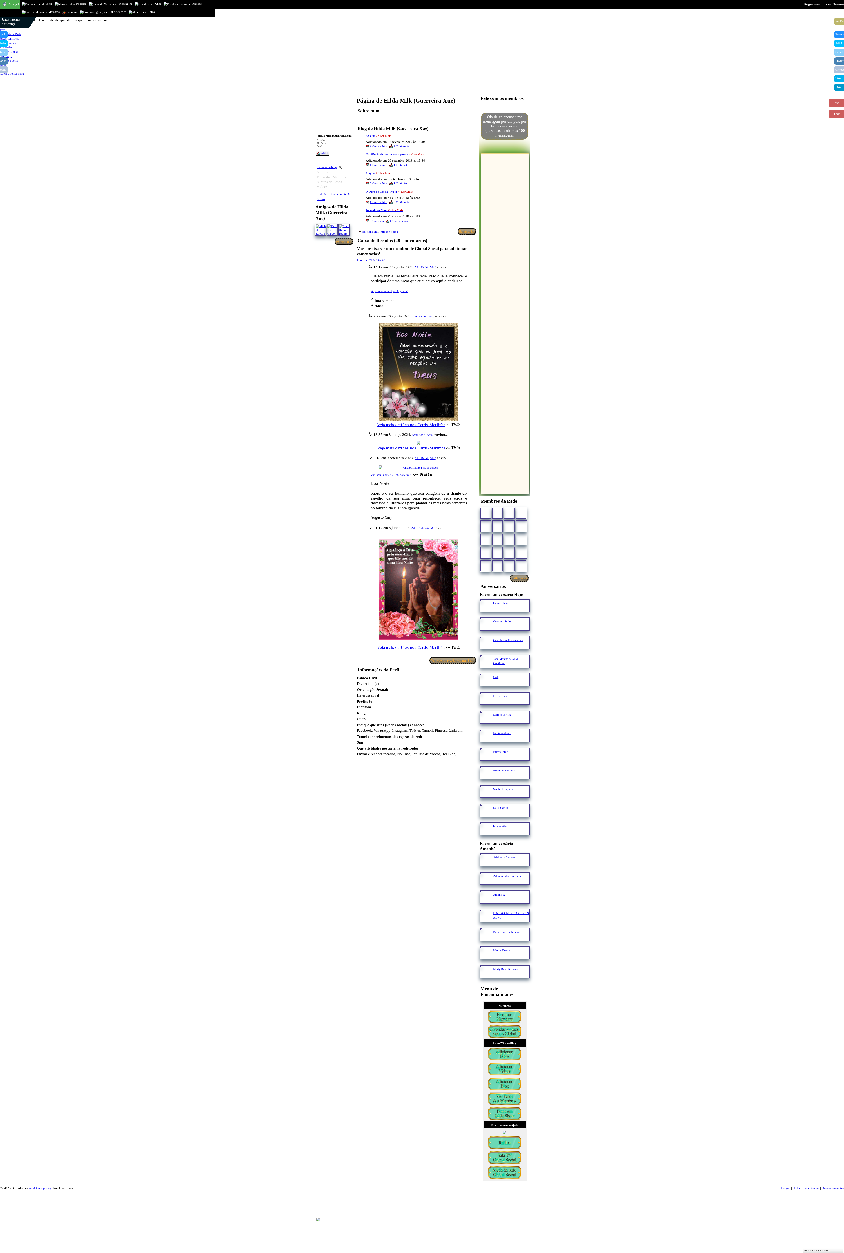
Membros (54, 11)
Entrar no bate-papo (816, 1250)
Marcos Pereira (502, 714)
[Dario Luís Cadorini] (486, 566)
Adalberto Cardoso (504, 857)
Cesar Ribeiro (501, 603)
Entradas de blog (327, 167)
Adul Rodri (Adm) (425, 267)
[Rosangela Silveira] (485, 776)
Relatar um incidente (806, 1188)
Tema (151, 11)
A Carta (370, 135)
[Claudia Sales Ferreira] (486, 539)
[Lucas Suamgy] (509, 566)
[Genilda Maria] (497, 566)
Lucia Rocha (500, 696)
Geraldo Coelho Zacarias (508, 640)
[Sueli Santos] (485, 813)
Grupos (72, 12)
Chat (158, 3)
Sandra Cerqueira (503, 789)
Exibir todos (343, 241)
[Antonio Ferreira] (497, 513)
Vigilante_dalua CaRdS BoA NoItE (391, 474)
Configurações (117, 11)
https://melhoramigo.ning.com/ (389, 291)
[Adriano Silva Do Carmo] (485, 882)
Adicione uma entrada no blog (380, 231)
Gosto (324, 152)
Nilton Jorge (500, 751)
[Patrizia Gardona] (332, 229)
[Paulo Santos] (486, 513)
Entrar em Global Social (371, 260)
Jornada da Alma (376, 210)
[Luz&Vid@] (486, 552)
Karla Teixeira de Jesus (506, 932)
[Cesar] (509, 513)
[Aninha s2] (485, 900)
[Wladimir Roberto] (497, 526)
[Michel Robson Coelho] (321, 229)
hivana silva (500, 826)
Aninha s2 (499, 894)
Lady (496, 677)
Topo (836, 102)
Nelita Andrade (502, 733)
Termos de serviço (833, 1188)
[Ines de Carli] (521, 539)
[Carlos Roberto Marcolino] (509, 526)
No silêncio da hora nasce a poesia (387, 154)
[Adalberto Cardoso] (485, 863)
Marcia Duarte (501, 950)
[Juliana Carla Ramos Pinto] (497, 539)
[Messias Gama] (486, 526)
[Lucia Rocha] (485, 702)
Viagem (370, 173)
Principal (13, 4)
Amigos (197, 3)
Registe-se (812, 4)
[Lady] (485, 683)
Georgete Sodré (502, 621)
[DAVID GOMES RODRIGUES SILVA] (485, 919)
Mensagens (125, 3)
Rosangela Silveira (504, 770)
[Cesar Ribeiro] (485, 609)
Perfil (49, 3)
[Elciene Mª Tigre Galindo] (509, 552)
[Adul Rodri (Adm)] (344, 229)
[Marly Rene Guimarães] (485, 975)
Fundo (836, 113)
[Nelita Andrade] (485, 739)
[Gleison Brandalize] (497, 552)
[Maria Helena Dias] (509, 539)
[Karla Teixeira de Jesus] (485, 938)
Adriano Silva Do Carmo (507, 876)
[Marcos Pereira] (485, 720)
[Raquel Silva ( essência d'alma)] (521, 513)
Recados (81, 3)
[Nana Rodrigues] (521, 566)
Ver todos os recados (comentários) (453, 660)
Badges (785, 1188)
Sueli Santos (500, 807)
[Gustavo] (521, 526)
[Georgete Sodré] (485, 627)
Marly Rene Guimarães (506, 969)
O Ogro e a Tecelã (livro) (381, 191)
